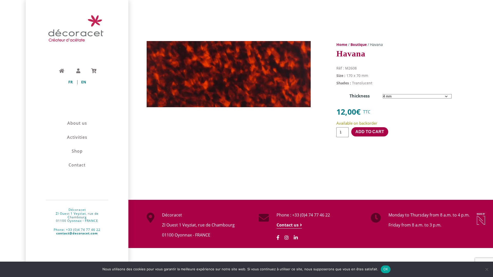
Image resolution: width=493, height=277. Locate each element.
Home (341, 44)
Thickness (359, 96)
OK (385, 269)
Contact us (288, 225)
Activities (77, 137)
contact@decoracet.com (77, 233)
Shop (77, 151)
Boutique (358, 44)
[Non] (486, 269)
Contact (77, 165)
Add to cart (369, 132)
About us (77, 123)
